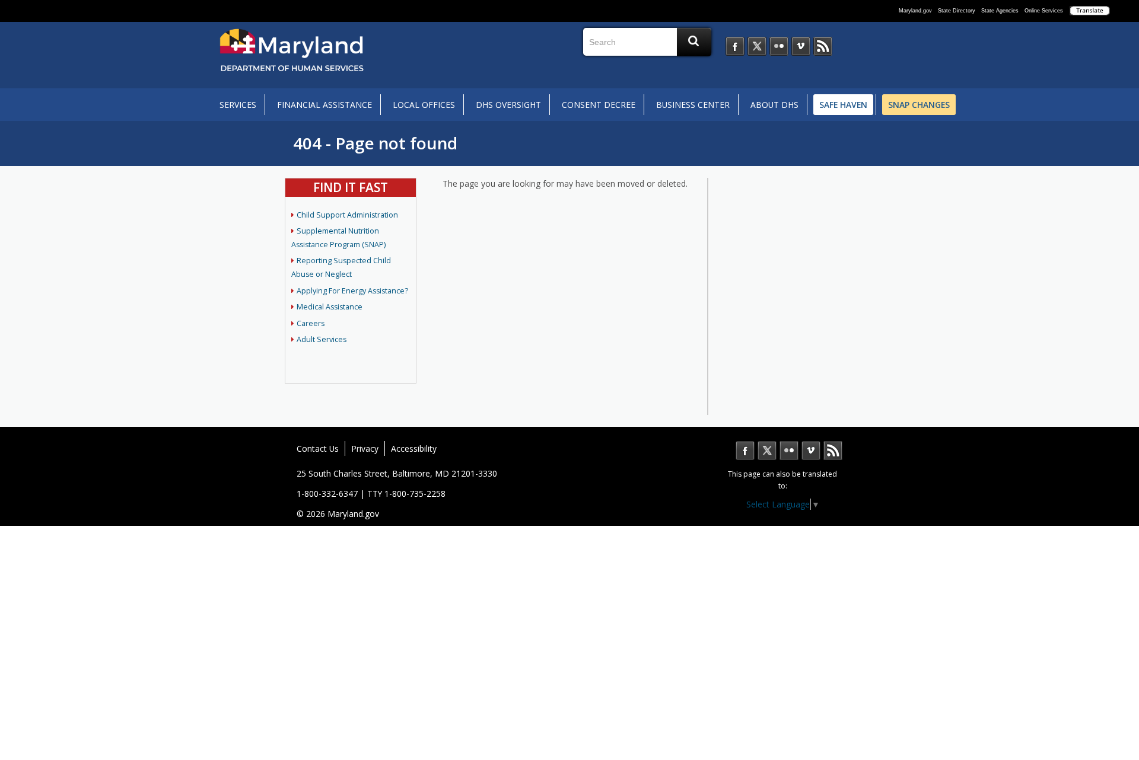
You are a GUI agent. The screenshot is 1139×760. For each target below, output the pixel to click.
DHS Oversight (508, 104)
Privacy (364, 448)
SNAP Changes (919, 104)
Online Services (1044, 11)
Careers (310, 323)
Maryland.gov (915, 11)
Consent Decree (598, 104)
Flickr (789, 450)
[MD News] (822, 46)
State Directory (956, 11)
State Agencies (1000, 11)
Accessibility (414, 448)
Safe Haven (843, 104)
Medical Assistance (329, 307)
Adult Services (321, 339)
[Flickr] (778, 46)
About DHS (774, 104)
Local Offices (424, 104)
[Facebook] (735, 46)
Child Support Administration (347, 215)
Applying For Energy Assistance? (352, 291)
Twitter (767, 450)
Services (237, 104)
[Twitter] (756, 46)
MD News (832, 450)
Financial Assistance (324, 104)
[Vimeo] (800, 46)
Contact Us (318, 448)
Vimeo (810, 450)
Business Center (693, 104)
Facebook (745, 450)
